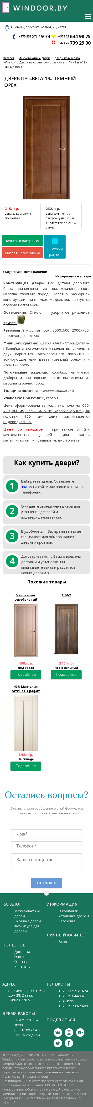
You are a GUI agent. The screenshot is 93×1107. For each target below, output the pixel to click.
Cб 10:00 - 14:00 (27, 1030)
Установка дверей (73, 916)
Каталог (8, 58)
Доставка (22, 951)
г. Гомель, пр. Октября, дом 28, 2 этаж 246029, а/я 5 (27, 995)
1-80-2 (66, 595)
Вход (62, 941)
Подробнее (26, 674)
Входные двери (27, 921)
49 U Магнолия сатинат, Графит (25, 688)
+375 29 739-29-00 (73, 1006)
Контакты (22, 966)
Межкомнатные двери (34, 58)
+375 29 (74, 36)
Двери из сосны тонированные (41, 62)
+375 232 (34, 36)
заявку (26, 486)
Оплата (20, 956)
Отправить (46, 883)
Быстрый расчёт (55, 251)
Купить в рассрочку (22, 240)
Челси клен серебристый (26, 597)
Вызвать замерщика (22, 252)
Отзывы (20, 961)
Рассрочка (67, 921)
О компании (68, 911)
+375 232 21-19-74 (73, 991)
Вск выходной (27, 1035)
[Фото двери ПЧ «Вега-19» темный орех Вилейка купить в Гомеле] (46, 199)
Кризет (10, 322)
